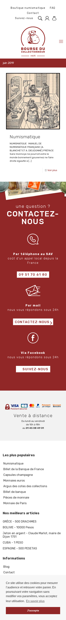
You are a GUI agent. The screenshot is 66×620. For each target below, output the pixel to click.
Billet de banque (14, 492)
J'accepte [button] (33, 610)
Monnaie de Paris (15, 503)
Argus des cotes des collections (25, 486)
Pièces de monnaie (16, 497)
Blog (6, 566)
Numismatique (25, 136)
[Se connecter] (46, 18)
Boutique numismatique (28, 8)
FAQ (52, 8)
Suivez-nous (23, 18)
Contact (33, 13)
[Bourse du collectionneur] (33, 41)
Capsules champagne (18, 475)
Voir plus (52, 170)
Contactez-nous (32, 322)
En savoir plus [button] (35, 601)
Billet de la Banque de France (23, 469)
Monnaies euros (14, 480)
